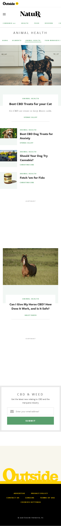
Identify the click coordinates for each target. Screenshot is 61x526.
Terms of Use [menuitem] (47, 498)
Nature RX (30, 14)
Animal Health (30, 98)
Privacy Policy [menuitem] (39, 493)
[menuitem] (9, 23)
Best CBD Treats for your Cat (30, 104)
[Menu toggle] (17, 3)
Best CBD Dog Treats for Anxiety (36, 136)
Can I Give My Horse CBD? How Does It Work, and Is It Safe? (31, 306)
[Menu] (4, 14)
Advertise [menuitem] (19, 493)
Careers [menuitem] (29, 498)
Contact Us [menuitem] (13, 498)
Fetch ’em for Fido (32, 177)
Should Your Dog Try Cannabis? (34, 158)
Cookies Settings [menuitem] (31, 502)
